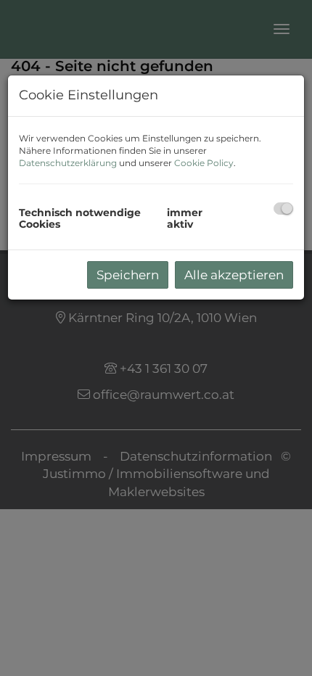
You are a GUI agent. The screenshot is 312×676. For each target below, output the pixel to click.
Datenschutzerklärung (68, 162)
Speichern (128, 275)
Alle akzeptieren (234, 275)
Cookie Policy (204, 162)
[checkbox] (283, 208)
